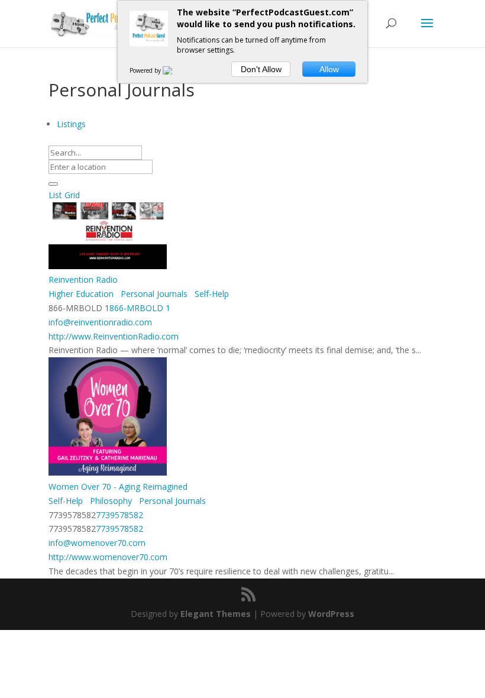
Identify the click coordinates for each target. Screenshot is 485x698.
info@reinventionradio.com (100, 322)
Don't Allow (261, 69)
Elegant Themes (215, 613)
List (55, 195)
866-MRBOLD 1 (139, 308)
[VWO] (174, 70)
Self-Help (210, 293)
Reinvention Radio (83, 279)
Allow (329, 69)
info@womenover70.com (97, 542)
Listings (71, 124)
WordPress (331, 613)
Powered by (146, 70)
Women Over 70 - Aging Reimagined (117, 486)
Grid (72, 195)
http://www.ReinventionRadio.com (113, 336)
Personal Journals (152, 293)
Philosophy (110, 500)
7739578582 (119, 515)
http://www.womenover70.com (107, 557)
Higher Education (81, 293)
